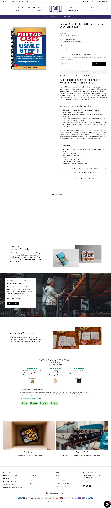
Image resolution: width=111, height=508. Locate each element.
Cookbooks (20, 7)
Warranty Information (62, 483)
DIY (17, 10)
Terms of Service (61, 480)
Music (82, 7)
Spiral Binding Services (62, 486)
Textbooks (73, 10)
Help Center (21, 1)
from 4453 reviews (55, 364)
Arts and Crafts (35, 7)
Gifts (28, 1)
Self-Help (26, 10)
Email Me (99, 64)
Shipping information (84, 173)
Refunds (58, 475)
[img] (55, 362)
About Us (6, 1)
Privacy (58, 472)
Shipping (62, 35)
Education (73, 7)
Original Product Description (83, 168)
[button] (54, 386)
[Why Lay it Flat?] (82, 435)
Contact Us (13, 1)
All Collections (88, 10)
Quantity (64, 45)
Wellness (37, 10)
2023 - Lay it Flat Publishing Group (55, 501)
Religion (92, 7)
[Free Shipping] (29, 435)
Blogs (32, 1)
